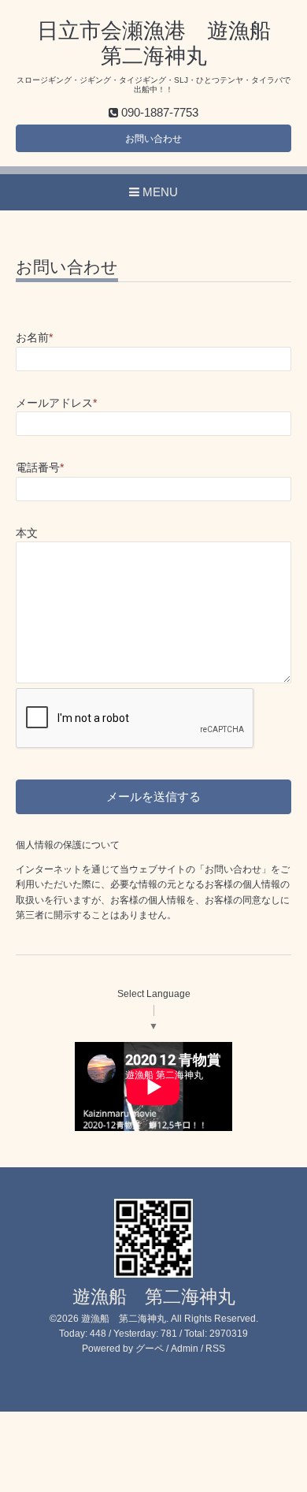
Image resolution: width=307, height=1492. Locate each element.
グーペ (149, 1348)
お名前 (34, 338)
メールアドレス (56, 403)
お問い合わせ (153, 138)
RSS (215, 1348)
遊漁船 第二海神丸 (153, 1297)
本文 (27, 533)
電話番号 (40, 468)
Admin (184, 1348)
